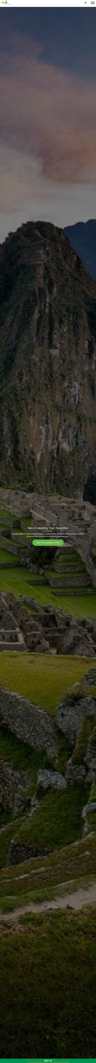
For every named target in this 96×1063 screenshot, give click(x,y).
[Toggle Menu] (93, 3)
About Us (48, 1060)
